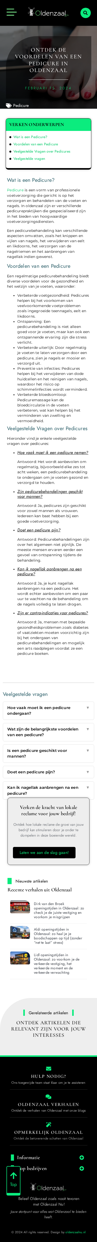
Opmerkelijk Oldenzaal (48, 1132)
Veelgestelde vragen (29, 158)
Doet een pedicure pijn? (48, 771)
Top (13, 1184)
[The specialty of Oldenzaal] (48, 1124)
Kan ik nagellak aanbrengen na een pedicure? (48, 790)
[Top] (13, 1176)
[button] (85, 13)
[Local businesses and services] (48, 1096)
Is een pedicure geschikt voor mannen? (48, 753)
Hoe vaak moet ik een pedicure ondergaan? (48, 710)
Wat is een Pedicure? (30, 136)
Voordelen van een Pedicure (35, 144)
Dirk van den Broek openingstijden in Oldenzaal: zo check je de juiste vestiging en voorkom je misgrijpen (59, 910)
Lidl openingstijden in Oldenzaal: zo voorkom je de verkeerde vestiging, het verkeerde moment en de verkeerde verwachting (56, 963)
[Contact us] (48, 1068)
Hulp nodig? (48, 1076)
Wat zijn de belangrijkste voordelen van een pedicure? (48, 732)
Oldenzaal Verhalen (48, 1104)
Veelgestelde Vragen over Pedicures (41, 151)
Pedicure (21, 105)
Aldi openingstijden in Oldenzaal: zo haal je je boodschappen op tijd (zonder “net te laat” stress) (58, 936)
